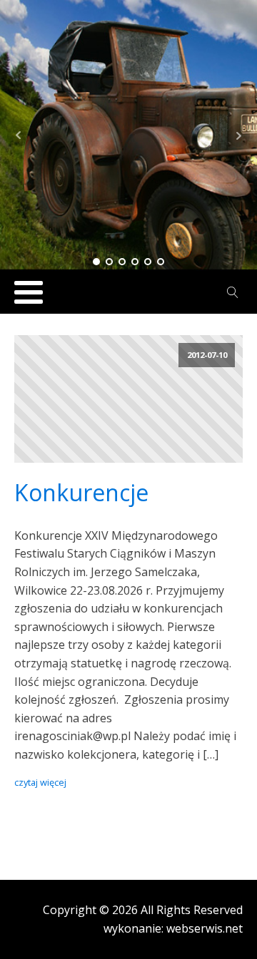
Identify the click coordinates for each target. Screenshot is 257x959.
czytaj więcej (40, 782)
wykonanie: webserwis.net (173, 928)
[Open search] (233, 292)
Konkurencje (81, 492)
